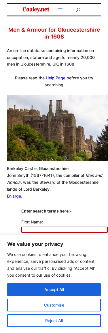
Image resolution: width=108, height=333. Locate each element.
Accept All (54, 289)
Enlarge (14, 196)
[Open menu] (60, 9)
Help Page (55, 77)
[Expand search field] (78, 10)
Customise (54, 305)
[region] (54, 284)
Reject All (54, 320)
